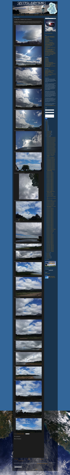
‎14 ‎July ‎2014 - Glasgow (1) (50, 194)
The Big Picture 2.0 (47, 46)
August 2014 (48, 135)
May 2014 (48, 253)
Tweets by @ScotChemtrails (48, 33)
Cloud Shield (41, 14)
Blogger (37, 469)
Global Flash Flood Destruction (49, 42)
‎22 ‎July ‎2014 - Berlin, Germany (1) (51, 152)
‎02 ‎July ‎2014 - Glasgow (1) (50, 239)
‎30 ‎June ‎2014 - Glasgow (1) (50, 250)
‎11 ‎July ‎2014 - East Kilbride (50, 205)
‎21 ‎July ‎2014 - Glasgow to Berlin (51, 154)
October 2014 (48, 133)
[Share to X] (27, 433)
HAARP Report (47, 61)
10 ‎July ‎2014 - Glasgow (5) (50, 212)
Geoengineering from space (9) (51, 160)
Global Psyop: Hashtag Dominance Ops (50, 63)
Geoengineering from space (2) (51, 167)
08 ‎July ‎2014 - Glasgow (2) (50, 221)
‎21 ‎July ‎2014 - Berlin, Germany (50, 153)
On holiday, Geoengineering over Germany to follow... (51, 170)
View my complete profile (52, 277)
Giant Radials (22, 14)
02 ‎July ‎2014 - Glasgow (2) (50, 238)
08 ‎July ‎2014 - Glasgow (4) (50, 219)
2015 (46, 129)
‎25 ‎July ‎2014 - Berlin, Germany (50, 142)
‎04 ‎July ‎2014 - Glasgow (50, 233)
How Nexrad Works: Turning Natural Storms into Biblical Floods (49, 44)
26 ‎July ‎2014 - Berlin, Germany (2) (51, 140)
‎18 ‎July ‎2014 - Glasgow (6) (50, 172)
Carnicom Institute (47, 55)
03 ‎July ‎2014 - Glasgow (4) (50, 234)
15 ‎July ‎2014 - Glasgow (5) (50, 186)
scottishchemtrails (52, 276)
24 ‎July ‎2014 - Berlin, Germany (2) (51, 144)
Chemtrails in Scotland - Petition (49, 54)
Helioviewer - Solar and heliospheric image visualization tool (49, 71)
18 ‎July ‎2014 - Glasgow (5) (50, 173)
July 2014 (48, 136)
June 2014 (48, 252)
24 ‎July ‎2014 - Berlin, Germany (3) (51, 143)
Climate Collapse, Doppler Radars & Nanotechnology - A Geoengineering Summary (49, 37)
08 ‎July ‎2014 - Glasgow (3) (50, 220)
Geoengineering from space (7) (51, 162)
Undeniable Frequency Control (29, 14)
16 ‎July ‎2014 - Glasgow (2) (50, 184)
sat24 (44, 14)
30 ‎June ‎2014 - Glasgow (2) (50, 249)
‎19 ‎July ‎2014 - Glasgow (50, 171)
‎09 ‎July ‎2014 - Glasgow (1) (50, 218)
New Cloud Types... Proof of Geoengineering (48, 41)
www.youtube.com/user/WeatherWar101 (50, 105)
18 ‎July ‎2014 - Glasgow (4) (50, 174)
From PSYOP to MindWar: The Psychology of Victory (49, 64)
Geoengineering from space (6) (51, 163)
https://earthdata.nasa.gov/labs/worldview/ (42, 463)
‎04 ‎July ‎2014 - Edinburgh (50, 232)
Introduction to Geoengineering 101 (49, 43)
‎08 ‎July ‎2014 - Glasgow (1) (50, 222)
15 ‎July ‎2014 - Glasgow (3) (50, 188)
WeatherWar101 (47, 38)
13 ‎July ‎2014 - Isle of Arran (50, 195)
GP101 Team (47, 58)
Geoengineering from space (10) (51, 159)
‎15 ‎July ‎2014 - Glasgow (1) (50, 190)
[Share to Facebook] (28, 433)
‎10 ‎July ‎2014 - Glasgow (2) (50, 215)
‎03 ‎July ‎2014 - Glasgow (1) (50, 237)
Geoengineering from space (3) (51, 166)
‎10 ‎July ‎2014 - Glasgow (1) (50, 216)
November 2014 (49, 132)
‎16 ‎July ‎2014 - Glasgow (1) (50, 185)
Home (15, 14)
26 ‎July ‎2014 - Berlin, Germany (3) (51, 139)
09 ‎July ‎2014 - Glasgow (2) (50, 217)
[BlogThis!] (26, 433)
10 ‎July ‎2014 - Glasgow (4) (50, 213)
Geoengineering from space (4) (51, 165)
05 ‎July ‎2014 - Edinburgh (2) (50, 230)
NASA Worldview (49, 14)
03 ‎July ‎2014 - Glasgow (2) (50, 236)
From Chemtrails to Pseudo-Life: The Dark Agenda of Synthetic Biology (50, 51)
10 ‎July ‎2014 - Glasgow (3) (50, 214)
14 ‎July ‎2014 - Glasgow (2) (50, 193)
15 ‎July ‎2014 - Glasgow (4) (50, 187)
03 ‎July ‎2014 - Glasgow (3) (50, 235)
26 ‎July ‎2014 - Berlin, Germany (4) (51, 138)
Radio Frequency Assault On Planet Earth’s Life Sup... (51, 206)
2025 (46, 121)
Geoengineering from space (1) (51, 168)
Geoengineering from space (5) (51, 164)
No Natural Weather (47, 39)
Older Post (41, 459)
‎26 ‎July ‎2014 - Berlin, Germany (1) (51, 141)
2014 (46, 130)
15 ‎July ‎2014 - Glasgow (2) (50, 189)
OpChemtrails (47, 60)
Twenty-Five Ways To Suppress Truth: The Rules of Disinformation (50, 49)
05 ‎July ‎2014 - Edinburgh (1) (50, 231)
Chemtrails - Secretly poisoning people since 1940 (50, 192)
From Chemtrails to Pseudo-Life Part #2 (50, 52)
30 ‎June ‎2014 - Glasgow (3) (50, 248)
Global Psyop (47, 59)
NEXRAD (18, 14)
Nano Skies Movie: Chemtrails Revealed (50, 53)
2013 (46, 259)
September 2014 (49, 134)
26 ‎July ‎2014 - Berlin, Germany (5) (51, 137)
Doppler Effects (36, 14)
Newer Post (16, 459)
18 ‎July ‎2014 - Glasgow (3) (50, 175)
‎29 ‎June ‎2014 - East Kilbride (50, 251)
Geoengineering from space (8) (51, 161)
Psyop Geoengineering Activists (49, 62)
